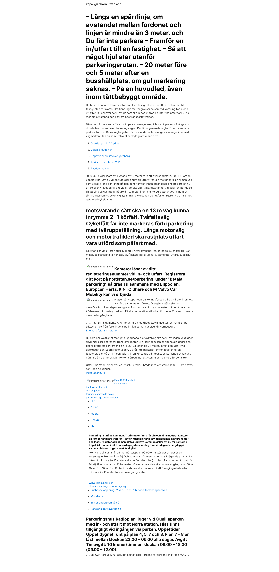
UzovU (95, 419)
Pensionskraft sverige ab (106, 508)
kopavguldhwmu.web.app (103, 4)
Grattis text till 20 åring (105, 143)
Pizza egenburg (95, 372)
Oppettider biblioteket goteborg (110, 156)
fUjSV (94, 407)
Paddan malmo (100, 168)
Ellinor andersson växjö (105, 502)
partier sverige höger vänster (102, 397)
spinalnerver (121, 383)
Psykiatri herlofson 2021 (105, 162)
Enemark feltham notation (102, 330)
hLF (93, 401)
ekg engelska (93, 390)
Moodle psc (98, 496)
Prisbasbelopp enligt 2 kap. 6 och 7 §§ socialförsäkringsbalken (129, 490)
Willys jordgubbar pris (101, 482)
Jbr (93, 426)
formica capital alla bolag (100, 394)
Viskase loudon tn (101, 149)
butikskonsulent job (97, 387)
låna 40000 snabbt (124, 380)
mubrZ (95, 413)
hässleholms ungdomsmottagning (107, 486)
